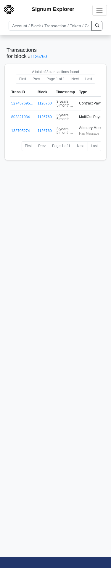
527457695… (22, 103)
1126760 (38, 56)
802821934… (22, 117)
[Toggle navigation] (99, 10)
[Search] (96, 26)
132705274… (22, 131)
